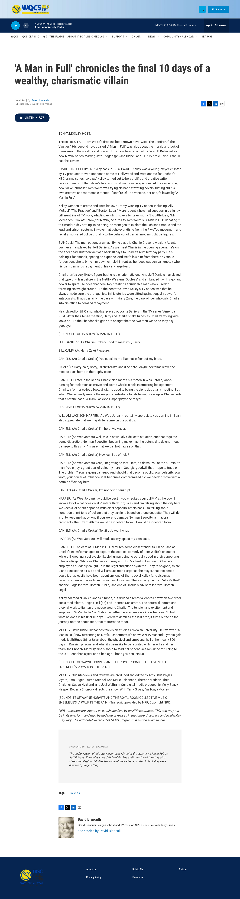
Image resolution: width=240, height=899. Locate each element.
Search (206, 36)
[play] (15, 26)
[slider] (31, 25)
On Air (136, 36)
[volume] (26, 26)
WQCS (15, 36)
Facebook (137, 877)
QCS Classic (31, 36)
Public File (137, 869)
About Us (91, 869)
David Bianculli (40, 100)
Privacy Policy (93, 877)
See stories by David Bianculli (100, 831)
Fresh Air (75, 793)
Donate (220, 9)
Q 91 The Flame (53, 36)
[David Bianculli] (66, 827)
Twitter (183, 869)
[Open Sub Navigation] (107, 36)
